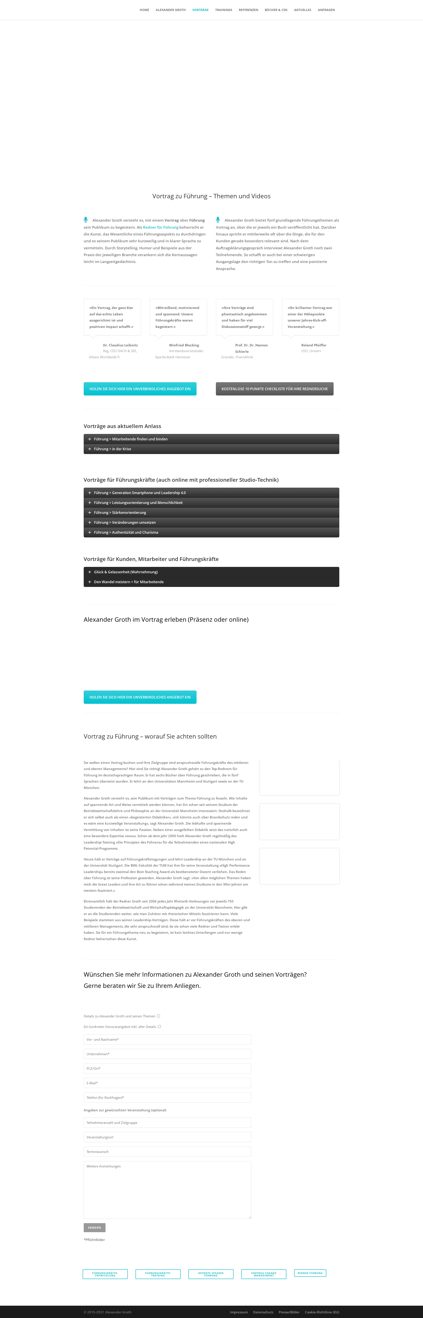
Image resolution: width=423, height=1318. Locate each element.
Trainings (223, 10)
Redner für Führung (160, 227)
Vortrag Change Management (263, 1274)
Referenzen (248, 10)
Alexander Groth (171, 10)
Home (144, 10)
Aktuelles (302, 10)
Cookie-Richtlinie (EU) (322, 1312)
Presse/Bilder (289, 1312)
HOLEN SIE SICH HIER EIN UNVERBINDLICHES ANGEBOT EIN (140, 388)
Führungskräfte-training (158, 1274)
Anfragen (326, 10)
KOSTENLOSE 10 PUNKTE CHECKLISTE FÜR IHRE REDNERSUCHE (275, 388)
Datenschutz (263, 1312)
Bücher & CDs (276, 10)
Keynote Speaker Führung (211, 1274)
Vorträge (200, 10)
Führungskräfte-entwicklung (105, 1274)
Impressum (239, 1312)
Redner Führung (310, 1273)
